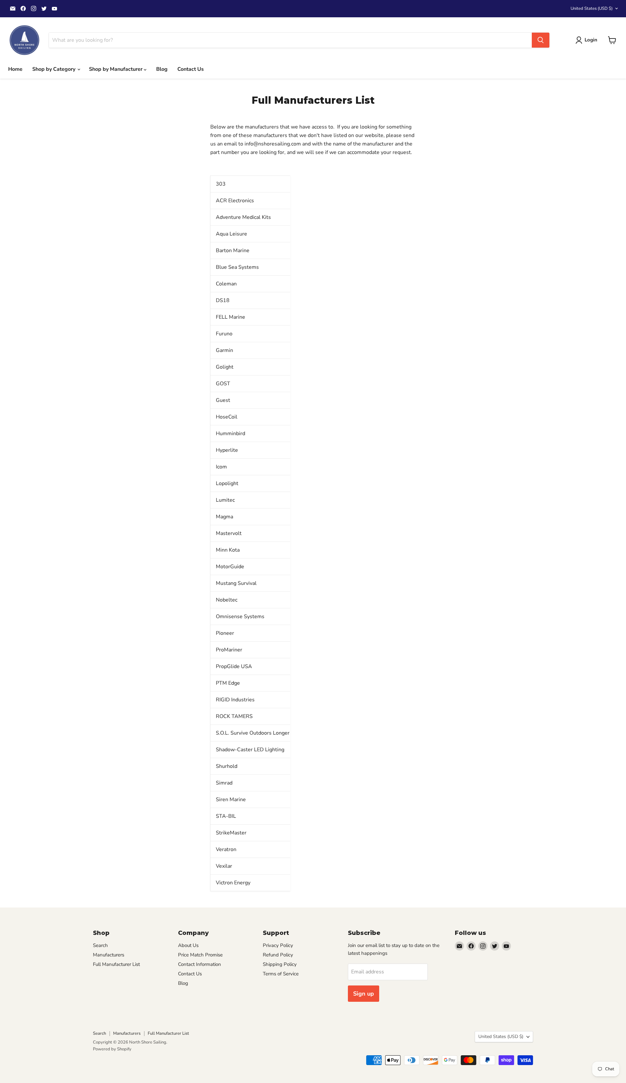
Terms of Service (281, 973)
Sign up (363, 994)
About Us (188, 945)
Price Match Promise (200, 955)
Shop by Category (54, 69)
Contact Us (190, 69)
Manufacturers (108, 955)
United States (592, 8)
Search (100, 945)
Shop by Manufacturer (116, 69)
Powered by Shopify (112, 1049)
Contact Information (199, 964)
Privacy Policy (278, 945)
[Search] (540, 40)
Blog (162, 69)
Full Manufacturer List (116, 964)
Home (15, 69)
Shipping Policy (280, 964)
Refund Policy (278, 955)
